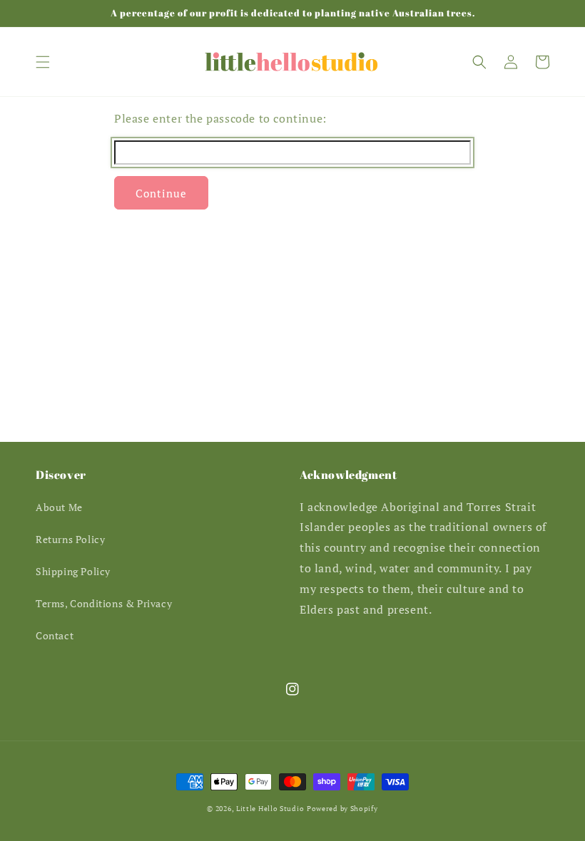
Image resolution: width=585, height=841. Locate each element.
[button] (42, 62)
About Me (59, 507)
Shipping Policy (73, 571)
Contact (54, 635)
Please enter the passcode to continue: (220, 118)
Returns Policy (70, 539)
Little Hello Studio (270, 808)
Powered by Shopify (342, 808)
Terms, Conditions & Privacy (104, 603)
